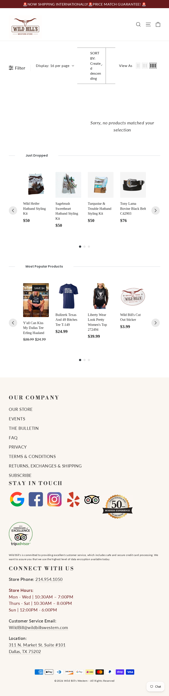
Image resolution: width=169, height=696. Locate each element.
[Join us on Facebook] (36, 499)
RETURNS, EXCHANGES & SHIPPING (45, 465)
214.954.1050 (49, 579)
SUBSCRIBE (20, 475)
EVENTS (17, 418)
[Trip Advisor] (92, 499)
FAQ (13, 437)
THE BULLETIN (24, 428)
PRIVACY (18, 447)
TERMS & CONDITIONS (32, 456)
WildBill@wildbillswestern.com (38, 627)
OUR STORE (21, 409)
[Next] (155, 210)
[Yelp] (73, 499)
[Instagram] (54, 499)
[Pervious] (13, 210)
